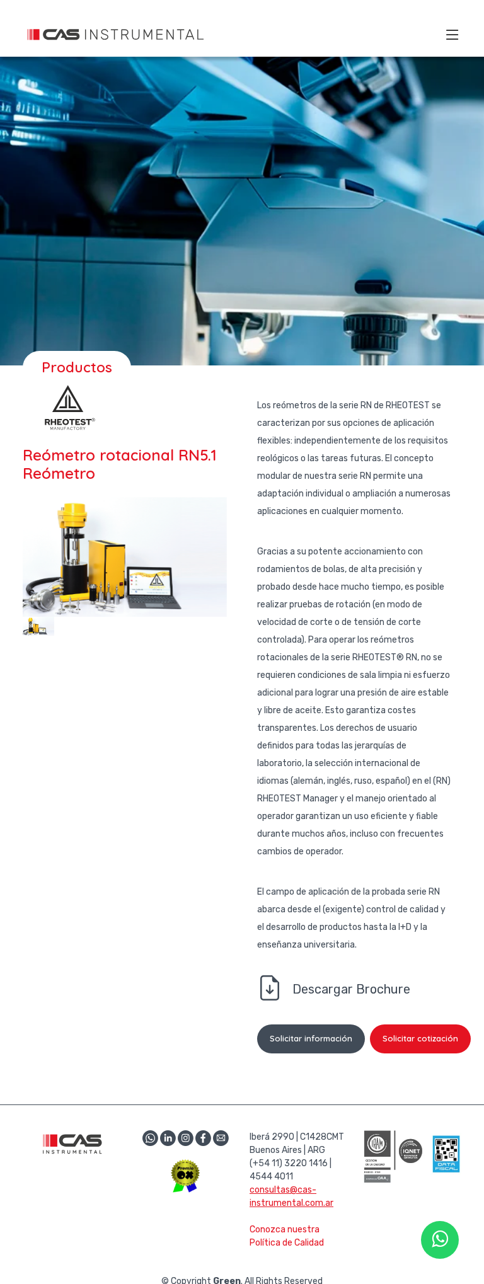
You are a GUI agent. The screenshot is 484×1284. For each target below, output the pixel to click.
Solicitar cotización (420, 1038)
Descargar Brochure (351, 989)
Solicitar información (311, 1038)
